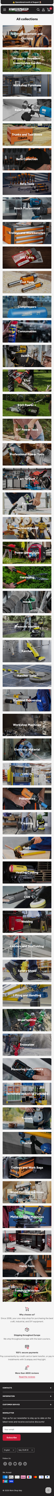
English (7, 1450)
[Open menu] (4, 10)
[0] (48, 9)
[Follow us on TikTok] (20, 1464)
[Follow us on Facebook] (5, 1464)
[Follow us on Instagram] (10, 1464)
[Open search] (38, 9)
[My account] (43, 9)
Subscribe (12, 1437)
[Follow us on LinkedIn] (25, 1464)
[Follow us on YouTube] (15, 1464)
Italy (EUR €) (24, 1450)
